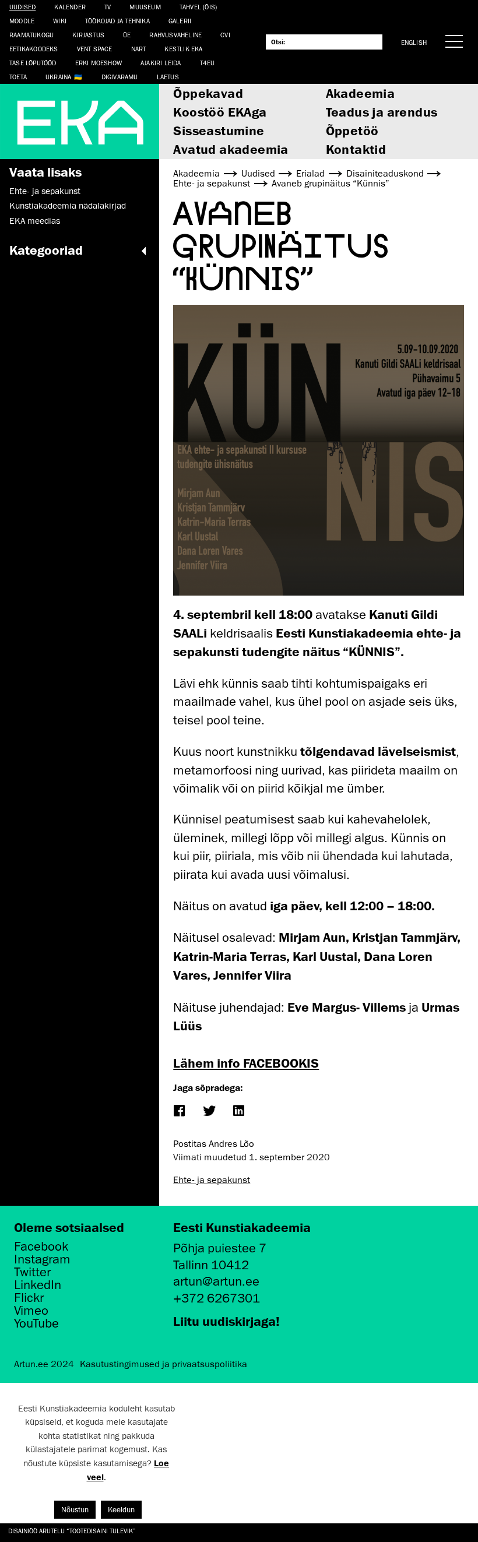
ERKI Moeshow (98, 62)
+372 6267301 (216, 1298)
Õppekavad (208, 93)
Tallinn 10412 (211, 1265)
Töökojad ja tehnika (117, 20)
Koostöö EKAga (219, 111)
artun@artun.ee (216, 1281)
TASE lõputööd (33, 62)
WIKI (59, 20)
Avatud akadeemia (230, 149)
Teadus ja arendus (382, 111)
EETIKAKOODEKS (33, 48)
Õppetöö (352, 130)
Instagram (42, 1259)
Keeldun (121, 1510)
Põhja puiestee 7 (219, 1248)
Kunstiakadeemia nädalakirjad (67, 205)
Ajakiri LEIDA (160, 62)
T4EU (207, 62)
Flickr (29, 1297)
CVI (225, 34)
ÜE (127, 34)
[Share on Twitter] (209, 1112)
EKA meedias (34, 221)
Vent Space (95, 48)
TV (107, 6)
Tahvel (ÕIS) (198, 6)
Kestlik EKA (183, 48)
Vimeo (31, 1310)
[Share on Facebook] (179, 1112)
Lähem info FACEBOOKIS (246, 1062)
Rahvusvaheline (175, 34)
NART (138, 48)
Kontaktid (356, 149)
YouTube (36, 1323)
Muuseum (144, 6)
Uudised (22, 6)
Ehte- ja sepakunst (44, 191)
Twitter (32, 1272)
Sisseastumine (218, 130)
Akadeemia (360, 93)
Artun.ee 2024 (44, 1364)
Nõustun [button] (75, 1510)
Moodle (21, 20)
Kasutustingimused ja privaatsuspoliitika (163, 1364)
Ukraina (58, 76)
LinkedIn (37, 1285)
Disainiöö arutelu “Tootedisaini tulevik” (73, 1530)
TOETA (18, 76)
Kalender (70, 6)
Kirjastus (88, 34)
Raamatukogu (31, 34)
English (414, 42)
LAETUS (168, 76)
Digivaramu (119, 76)
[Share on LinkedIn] (239, 1112)
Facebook (41, 1246)
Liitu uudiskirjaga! (226, 1321)
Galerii (179, 20)
